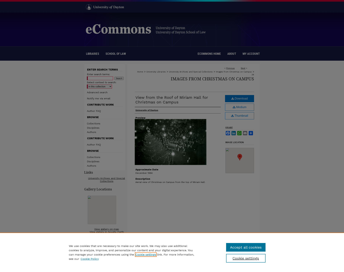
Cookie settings (145, 254)
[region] (172, 252)
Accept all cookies (246, 247)
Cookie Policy (90, 259)
